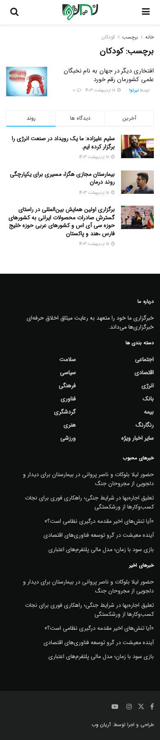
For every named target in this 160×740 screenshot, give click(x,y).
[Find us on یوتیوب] (115, 707)
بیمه (149, 411)
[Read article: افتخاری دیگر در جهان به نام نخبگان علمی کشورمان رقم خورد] (26, 81)
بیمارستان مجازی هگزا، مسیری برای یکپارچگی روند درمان (62, 178)
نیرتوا (134, 90)
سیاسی (68, 372)
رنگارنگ (145, 424)
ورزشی (68, 438)
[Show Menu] (146, 12)
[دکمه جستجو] (14, 12)
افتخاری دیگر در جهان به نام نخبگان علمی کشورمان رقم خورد (109, 75)
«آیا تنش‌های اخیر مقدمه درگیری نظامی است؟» (99, 521)
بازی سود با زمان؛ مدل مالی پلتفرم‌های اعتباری (101, 549)
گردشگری (65, 411)
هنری (70, 424)
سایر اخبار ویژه (137, 438)
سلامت (67, 359)
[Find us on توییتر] (141, 707)
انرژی (148, 385)
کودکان (108, 37)
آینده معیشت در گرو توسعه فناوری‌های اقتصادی (98, 535)
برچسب (130, 37)
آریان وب (101, 725)
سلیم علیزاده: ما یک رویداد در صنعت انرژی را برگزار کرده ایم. (63, 142)
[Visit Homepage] (80, 12)
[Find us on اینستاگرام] (129, 707)
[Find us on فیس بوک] (152, 707)
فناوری (68, 398)
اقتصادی (144, 372)
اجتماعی (144, 359)
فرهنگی (67, 385)
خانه (149, 37)
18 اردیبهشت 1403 (101, 90)
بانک (148, 398)
